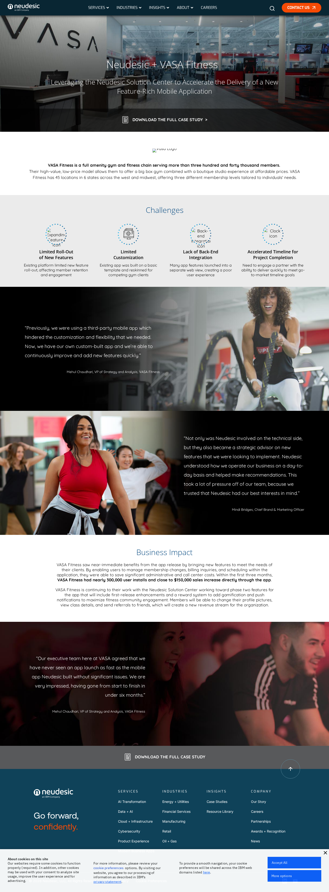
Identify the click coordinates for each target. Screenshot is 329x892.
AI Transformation (132, 802)
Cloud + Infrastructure (135, 821)
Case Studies (217, 802)
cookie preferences (108, 868)
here (206, 872)
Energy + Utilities (175, 802)
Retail (166, 831)
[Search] (274, 10)
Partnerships (261, 821)
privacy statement (107, 881)
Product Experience (133, 841)
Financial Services (176, 811)
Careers (257, 811)
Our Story (258, 802)
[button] (325, 852)
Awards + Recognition (268, 831)
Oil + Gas (169, 841)
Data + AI (125, 811)
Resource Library (220, 811)
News (255, 841)
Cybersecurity (129, 831)
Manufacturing (173, 821)
